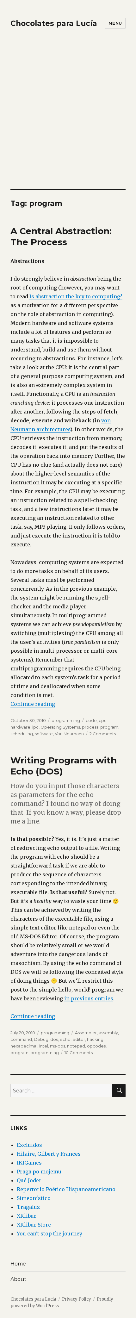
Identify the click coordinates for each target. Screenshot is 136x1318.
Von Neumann (69, 733)
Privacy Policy (76, 1299)
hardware (20, 727)
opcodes (96, 1045)
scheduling (21, 733)
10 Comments (79, 1052)
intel (43, 1045)
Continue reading (32, 704)
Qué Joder (29, 1180)
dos (54, 1039)
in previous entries (88, 998)
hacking (95, 1039)
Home (18, 1264)
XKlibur (26, 1216)
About (18, 1279)
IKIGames (29, 1162)
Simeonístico (34, 1198)
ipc (35, 727)
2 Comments (103, 733)
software (44, 733)
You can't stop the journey (49, 1233)
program (109, 727)
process (90, 727)
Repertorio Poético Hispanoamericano (66, 1189)
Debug (41, 1039)
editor (78, 1039)
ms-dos (57, 1045)
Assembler (86, 1032)
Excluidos (29, 1145)
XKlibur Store (34, 1225)
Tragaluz (28, 1207)
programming (66, 720)
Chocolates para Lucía (53, 23)
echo (65, 1039)
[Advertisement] (68, 118)
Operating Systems (60, 727)
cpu (103, 720)
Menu (115, 23)
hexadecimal (23, 1045)
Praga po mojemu (39, 1171)
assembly (108, 1032)
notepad (76, 1045)
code (91, 720)
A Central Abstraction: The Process (61, 236)
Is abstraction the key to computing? (75, 296)
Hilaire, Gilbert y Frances (49, 1154)
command (21, 1039)
